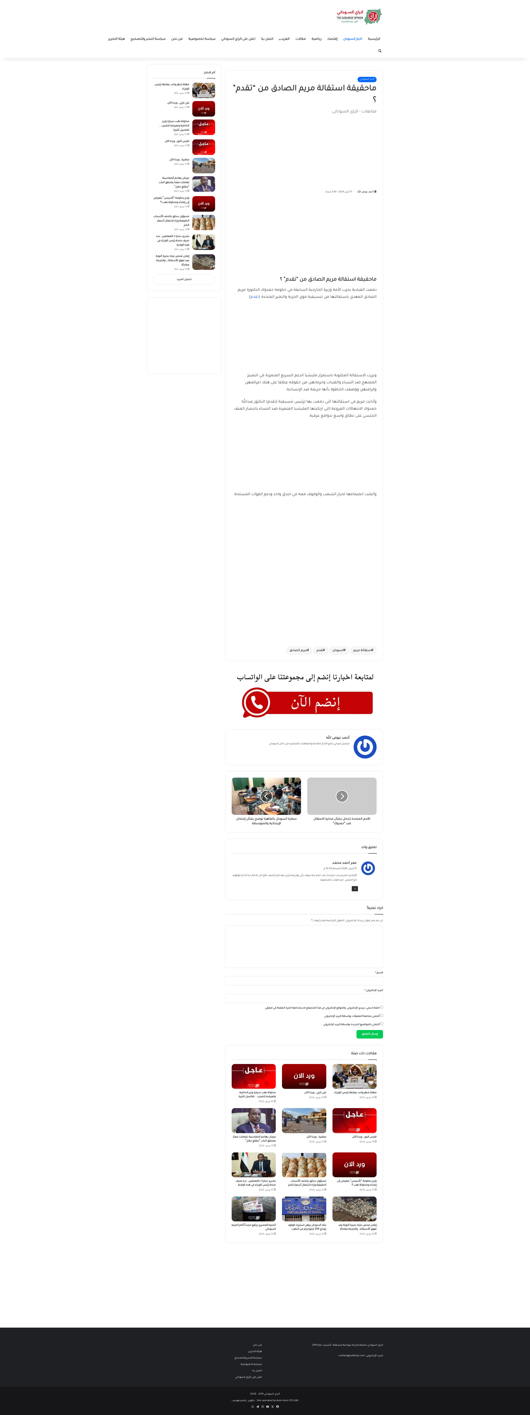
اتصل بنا (267, 39)
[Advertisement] (345, 150)
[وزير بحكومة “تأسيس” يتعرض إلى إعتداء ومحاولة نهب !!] (354, 1164)
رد (355, 888)
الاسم (379, 973)
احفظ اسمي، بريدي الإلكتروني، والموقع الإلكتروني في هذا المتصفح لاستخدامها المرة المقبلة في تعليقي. (322, 1008)
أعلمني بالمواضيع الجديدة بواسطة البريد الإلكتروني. (351, 1024)
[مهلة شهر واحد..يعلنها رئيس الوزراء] (354, 1076)
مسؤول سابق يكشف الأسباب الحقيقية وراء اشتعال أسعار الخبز (171, 221)
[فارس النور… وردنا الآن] (354, 1120)
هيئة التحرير (116, 39)
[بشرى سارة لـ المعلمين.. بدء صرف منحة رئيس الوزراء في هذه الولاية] (254, 1164)
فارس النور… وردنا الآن (364, 1137)
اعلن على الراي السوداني (238, 39)
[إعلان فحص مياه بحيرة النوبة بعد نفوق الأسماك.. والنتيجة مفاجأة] (354, 1209)
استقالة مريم (362, 650)
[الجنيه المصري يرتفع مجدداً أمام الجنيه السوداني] (254, 1209)
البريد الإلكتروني (374, 990)
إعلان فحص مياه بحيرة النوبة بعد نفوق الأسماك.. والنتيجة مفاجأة (172, 261)
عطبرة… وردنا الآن (316, 1137)
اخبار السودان (352, 39)
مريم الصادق (298, 650)
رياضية (317, 39)
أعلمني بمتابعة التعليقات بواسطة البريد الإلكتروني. (352, 1016)
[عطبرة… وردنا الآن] (304, 1120)
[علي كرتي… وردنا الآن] (304, 1076)
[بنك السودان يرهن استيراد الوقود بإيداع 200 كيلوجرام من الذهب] (304, 1209)
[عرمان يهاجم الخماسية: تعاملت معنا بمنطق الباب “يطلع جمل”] (254, 1120)
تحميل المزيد (184, 279)
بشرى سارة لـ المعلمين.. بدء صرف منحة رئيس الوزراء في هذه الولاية (172, 241)
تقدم (255, 297)
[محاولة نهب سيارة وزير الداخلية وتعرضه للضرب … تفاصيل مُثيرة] (254, 1076)
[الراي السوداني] (359, 16)
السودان (338, 650)
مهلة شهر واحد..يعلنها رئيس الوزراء (355, 1092)
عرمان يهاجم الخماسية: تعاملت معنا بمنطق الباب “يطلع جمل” (174, 182)
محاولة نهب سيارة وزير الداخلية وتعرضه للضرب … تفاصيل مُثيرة (174, 126)
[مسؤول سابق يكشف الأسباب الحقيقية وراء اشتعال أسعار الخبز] (304, 1164)
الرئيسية (374, 39)
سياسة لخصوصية (202, 39)
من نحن (177, 39)
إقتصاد (332, 39)
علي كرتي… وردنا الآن (315, 1092)
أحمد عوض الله (365, 192)
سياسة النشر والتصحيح (148, 39)
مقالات (300, 39)
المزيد (285, 39)
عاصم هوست (239, 1400)
